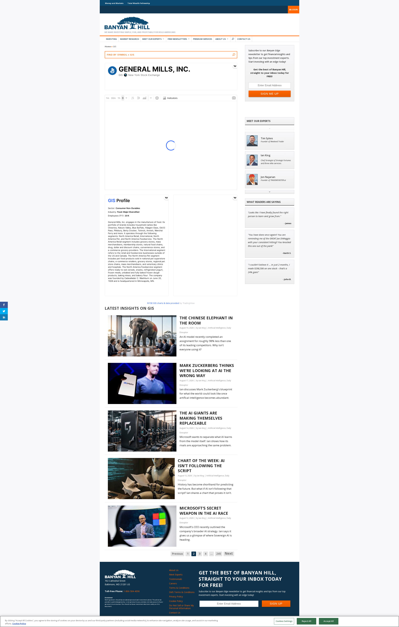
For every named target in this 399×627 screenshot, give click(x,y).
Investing (111, 39)
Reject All (306, 621)
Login (294, 9)
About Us (220, 39)
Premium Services (202, 39)
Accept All (329, 621)
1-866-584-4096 (132, 591)
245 (218, 553)
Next (229, 554)
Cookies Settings (284, 621)
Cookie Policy (176, 601)
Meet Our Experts (152, 39)
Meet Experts (176, 574)
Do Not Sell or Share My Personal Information (181, 607)
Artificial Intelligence (217, 328)
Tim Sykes (267, 138)
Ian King (265, 155)
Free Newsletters (177, 39)
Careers (173, 583)
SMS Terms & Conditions (182, 592)
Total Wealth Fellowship (138, 3)
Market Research (129, 39)
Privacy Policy (176, 596)
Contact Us (243, 39)
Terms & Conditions (179, 587)
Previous (177, 553)
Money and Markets (114, 3)
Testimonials (175, 579)
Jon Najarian (268, 177)
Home (108, 46)
